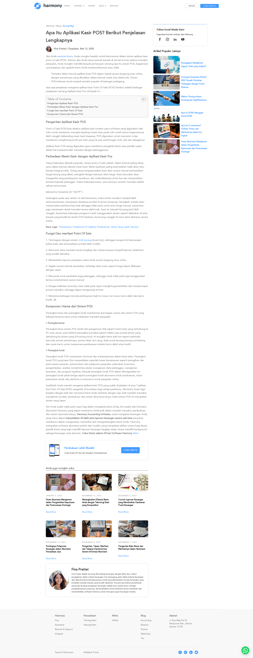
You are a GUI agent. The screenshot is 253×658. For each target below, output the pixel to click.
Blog (101, 6)
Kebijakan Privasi (91, 652)
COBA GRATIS (130, 450)
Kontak (91, 6)
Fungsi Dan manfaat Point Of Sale (64, 110)
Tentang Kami (90, 620)
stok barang (84, 240)
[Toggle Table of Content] (142, 99)
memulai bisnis (65, 56)
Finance (144, 629)
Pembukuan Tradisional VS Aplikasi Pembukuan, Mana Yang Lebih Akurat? (99, 227)
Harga (67, 6)
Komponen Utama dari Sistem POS (65, 114)
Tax (142, 638)
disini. (136, 433)
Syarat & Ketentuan (64, 652)
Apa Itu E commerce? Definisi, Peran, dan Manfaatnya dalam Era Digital (191, 130)
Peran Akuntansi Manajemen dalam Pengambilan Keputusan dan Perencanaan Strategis (194, 146)
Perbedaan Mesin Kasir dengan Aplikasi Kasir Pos (72, 107)
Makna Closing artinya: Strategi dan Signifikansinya (193, 98)
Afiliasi (115, 620)
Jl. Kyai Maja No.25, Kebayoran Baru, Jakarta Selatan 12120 (180, 623)
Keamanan (59, 624)
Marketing (145, 633)
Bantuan (114, 6)
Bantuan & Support (64, 629)
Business (145, 624)
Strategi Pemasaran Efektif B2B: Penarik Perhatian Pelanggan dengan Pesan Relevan (193, 82)
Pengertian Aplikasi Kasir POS (62, 103)
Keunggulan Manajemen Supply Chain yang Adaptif (193, 64)
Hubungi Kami (90, 624)
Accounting (68, 25)
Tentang (78, 6)
